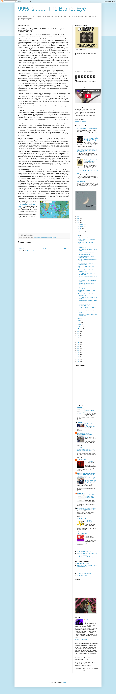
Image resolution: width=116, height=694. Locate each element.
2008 (78, 361)
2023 (78, 222)
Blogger (65, 682)
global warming (48, 237)
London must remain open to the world (85, 509)
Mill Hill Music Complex (82, 575)
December (81, 224)
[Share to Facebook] (30, 235)
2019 (78, 338)
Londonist (79, 422)
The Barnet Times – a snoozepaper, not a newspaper (89, 521)
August (80, 233)
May (79, 320)
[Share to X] (28, 235)
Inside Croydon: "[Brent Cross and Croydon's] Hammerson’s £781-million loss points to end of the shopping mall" (90, 480)
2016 (78, 344)
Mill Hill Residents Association (84, 551)
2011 (78, 355)
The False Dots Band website (84, 573)
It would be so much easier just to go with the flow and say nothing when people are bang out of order (87, 150)
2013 (78, 350)
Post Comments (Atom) (30, 250)
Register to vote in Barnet (83, 563)
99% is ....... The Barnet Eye (52, 9)
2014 (78, 348)
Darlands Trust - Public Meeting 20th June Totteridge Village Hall (90, 496)
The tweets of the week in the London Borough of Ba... (87, 246)
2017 (78, 342)
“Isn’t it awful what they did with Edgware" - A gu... (85, 263)
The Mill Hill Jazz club (82, 555)
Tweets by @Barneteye (81, 121)
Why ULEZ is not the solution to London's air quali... (85, 243)
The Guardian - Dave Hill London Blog (86, 508)
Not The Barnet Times (82, 518)
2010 (78, 357)
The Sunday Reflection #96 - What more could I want (90, 160)
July (79, 235)
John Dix (79, 407)
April (79, 322)
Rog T (87, 619)
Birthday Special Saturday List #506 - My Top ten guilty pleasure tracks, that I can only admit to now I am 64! (91, 139)
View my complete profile (81, 639)
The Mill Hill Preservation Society (85, 557)
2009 (78, 359)
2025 (78, 218)
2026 (78, 216)
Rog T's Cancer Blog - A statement (86, 237)
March (79, 324)
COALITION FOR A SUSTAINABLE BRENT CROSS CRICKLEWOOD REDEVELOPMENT (86, 475)
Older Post (66, 248)
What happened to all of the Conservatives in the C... (84, 304)
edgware (43, 237)
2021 (78, 333)
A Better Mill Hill (81, 493)
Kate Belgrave (81, 448)
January (80, 329)
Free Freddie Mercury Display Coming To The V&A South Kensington (90, 425)
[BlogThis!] (27, 235)
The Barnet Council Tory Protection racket (87, 128)
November (81, 226)
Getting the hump (81, 181)
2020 (78, 335)
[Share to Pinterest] (32, 235)
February (80, 326)
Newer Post (21, 248)
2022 (78, 331)
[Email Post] (22, 235)
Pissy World (87, 534)
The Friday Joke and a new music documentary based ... (86, 253)
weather (54, 237)
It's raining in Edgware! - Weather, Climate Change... (86, 257)
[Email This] (25, 235)
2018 (78, 340)
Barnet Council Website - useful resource (87, 553)
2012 (78, 352)
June (79, 318)
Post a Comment (24, 245)
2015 (78, 346)
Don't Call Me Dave (82, 533)
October (80, 228)
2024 (78, 220)
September (81, 231)
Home (44, 248)
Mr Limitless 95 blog (82, 460)
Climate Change (37, 237)
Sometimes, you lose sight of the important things (86, 284)
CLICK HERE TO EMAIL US (82, 83)
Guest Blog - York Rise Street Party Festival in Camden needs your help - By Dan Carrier (87, 172)
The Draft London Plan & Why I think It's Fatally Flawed (90, 410)
